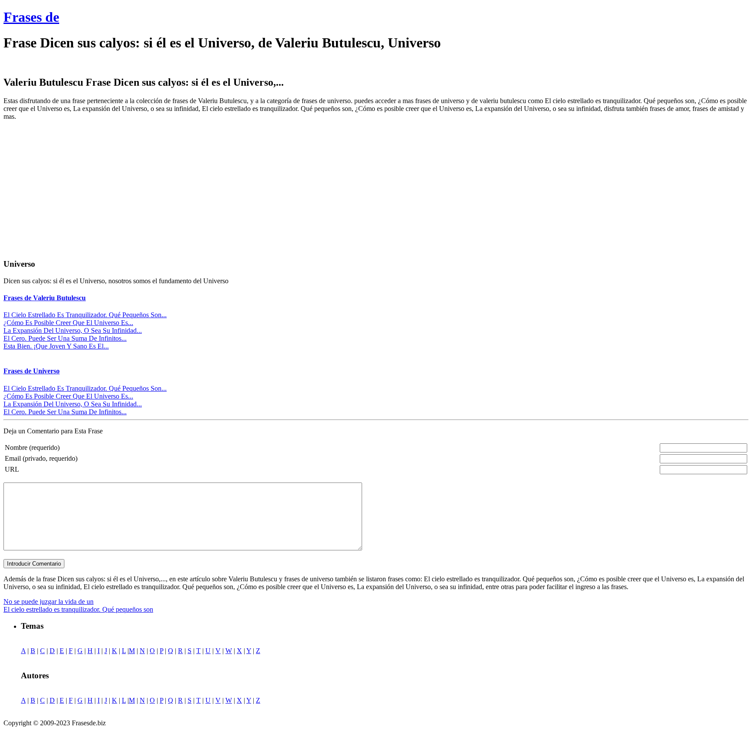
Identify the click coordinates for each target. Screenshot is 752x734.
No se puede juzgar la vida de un (48, 601)
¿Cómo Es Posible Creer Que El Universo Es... (68, 322)
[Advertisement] (76, 188)
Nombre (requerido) (32, 447)
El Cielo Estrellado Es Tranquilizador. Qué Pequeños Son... (85, 314)
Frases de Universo (31, 371)
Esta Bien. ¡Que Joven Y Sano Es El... (56, 346)
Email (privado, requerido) (41, 458)
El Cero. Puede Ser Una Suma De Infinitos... (65, 338)
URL (12, 469)
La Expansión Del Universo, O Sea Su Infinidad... (72, 330)
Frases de (31, 17)
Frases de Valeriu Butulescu (44, 298)
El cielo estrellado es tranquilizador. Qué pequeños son (78, 609)
